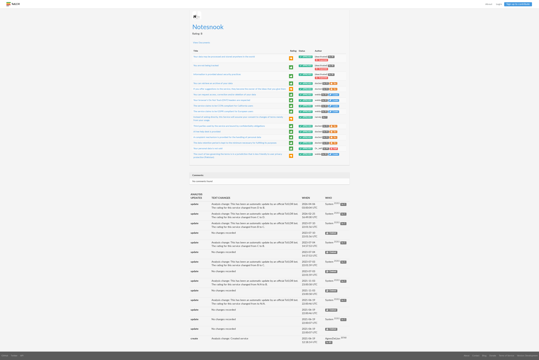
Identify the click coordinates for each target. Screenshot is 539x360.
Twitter (14, 356)
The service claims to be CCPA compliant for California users (223, 106)
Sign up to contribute (518, 4)
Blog (484, 356)
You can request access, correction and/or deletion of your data (224, 94)
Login (499, 4)
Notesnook (208, 27)
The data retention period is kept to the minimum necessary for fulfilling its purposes (235, 143)
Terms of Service (506, 356)
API (21, 356)
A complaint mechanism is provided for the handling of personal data (227, 137)
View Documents (201, 43)
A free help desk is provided (207, 132)
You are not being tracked (206, 65)
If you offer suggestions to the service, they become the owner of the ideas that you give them (239, 89)
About (489, 4)
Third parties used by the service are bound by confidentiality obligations (229, 126)
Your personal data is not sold (207, 148)
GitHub (4, 356)
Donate (492, 356)
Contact (475, 356)
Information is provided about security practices (217, 74)
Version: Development (527, 356)
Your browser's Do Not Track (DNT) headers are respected (221, 100)
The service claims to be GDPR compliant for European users (223, 111)
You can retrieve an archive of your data (213, 83)
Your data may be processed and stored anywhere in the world (224, 57)
